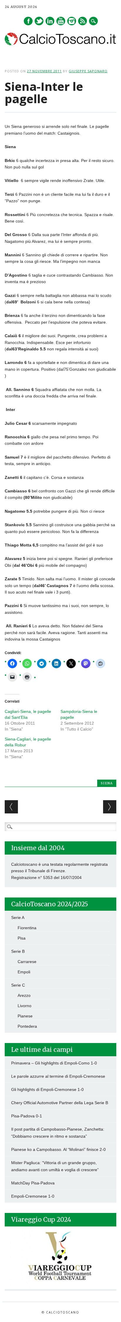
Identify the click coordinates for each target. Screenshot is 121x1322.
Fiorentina (27, 927)
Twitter (39, 21)
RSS (82, 21)
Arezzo (24, 995)
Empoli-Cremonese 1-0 (32, 1196)
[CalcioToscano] (60, 43)
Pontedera (27, 1026)
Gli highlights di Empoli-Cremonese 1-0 (47, 1089)
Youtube (60, 21)
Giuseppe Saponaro (88, 71)
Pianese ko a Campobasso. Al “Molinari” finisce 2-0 (58, 1149)
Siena (107, 783)
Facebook (28, 21)
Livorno (24, 1005)
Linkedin (50, 21)
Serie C (18, 985)
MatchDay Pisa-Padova (33, 1183)
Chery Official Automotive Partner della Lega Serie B (59, 1102)
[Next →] (109, 806)
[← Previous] (11, 806)
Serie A (17, 917)
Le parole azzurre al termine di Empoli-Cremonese (58, 1076)
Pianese (25, 1016)
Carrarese (27, 961)
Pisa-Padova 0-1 (26, 1116)
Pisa (22, 938)
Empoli (24, 972)
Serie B (18, 951)
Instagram (71, 21)
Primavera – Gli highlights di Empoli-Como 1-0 (54, 1063)
